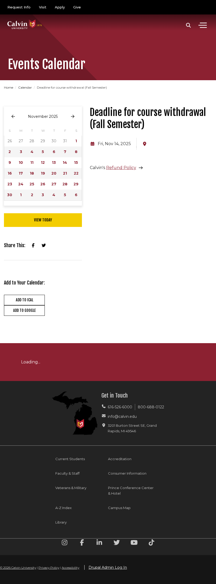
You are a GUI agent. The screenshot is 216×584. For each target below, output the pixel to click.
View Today (43, 219)
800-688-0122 (151, 407)
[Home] (24, 19)
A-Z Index (63, 508)
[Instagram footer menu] (64, 543)
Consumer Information (127, 473)
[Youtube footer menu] (134, 543)
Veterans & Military (70, 488)
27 (53, 184)
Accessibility (70, 568)
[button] (188, 25)
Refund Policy (121, 167)
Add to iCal (24, 300)
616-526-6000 (120, 407)
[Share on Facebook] (33, 245)
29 (75, 184)
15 (76, 162)
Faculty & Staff (67, 473)
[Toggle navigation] (202, 25)
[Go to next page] (73, 116)
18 (32, 173)
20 (53, 173)
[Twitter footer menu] (117, 543)
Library (61, 522)
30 (9, 194)
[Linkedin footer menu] (99, 543)
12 (43, 162)
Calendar (25, 87)
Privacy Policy (48, 568)
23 (9, 184)
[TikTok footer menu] (151, 543)
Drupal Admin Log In (108, 567)
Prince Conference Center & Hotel (131, 490)
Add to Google (24, 310)
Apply (60, 7)
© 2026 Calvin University (18, 568)
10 (21, 162)
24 (20, 184)
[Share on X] (43, 245)
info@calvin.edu (122, 416)
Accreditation (119, 459)
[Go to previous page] (13, 116)
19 (43, 173)
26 (42, 184)
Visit (42, 7)
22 (76, 173)
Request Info (19, 7)
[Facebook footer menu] (82, 543)
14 (65, 162)
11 (31, 162)
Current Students (70, 459)
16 (10, 173)
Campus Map (119, 508)
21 (65, 173)
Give (77, 7)
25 (32, 184)
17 (21, 173)
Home (9, 87)
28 (64, 184)
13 (54, 162)
